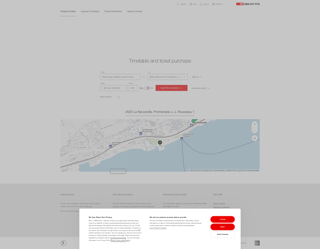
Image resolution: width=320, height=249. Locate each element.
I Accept (223, 219)
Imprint (128, 240)
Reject (222, 227)
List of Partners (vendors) (158, 228)
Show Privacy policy (118, 240)
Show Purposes (222, 234)
